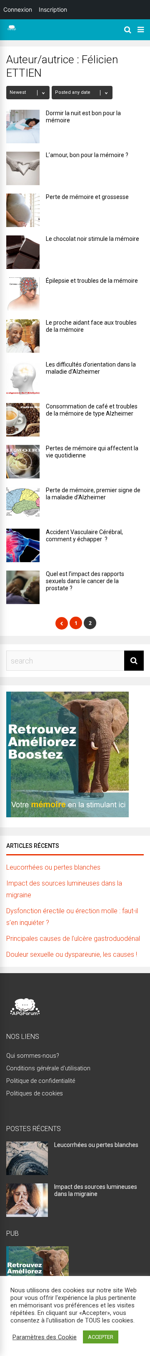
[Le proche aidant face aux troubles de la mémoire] (23, 336)
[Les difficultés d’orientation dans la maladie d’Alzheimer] (23, 378)
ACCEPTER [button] (100, 1337)
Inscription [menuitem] (53, 9)
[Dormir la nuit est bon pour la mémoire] (23, 126)
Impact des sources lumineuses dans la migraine (95, 1190)
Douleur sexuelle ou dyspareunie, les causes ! (71, 954)
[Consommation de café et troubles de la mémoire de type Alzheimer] (23, 420)
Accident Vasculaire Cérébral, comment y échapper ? (84, 535)
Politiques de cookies (34, 1093)
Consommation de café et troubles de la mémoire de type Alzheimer (92, 410)
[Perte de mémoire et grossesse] (23, 210)
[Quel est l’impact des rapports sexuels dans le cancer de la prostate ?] (23, 587)
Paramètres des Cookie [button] (44, 1337)
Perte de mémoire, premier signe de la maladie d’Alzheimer (93, 494)
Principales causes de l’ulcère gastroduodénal (73, 939)
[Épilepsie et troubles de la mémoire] (23, 294)
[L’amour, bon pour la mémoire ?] (23, 168)
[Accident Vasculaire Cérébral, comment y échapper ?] (23, 545)
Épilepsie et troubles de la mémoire (92, 280)
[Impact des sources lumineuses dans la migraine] (27, 1214)
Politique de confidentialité (40, 1081)
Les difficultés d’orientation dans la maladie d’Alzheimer (91, 368)
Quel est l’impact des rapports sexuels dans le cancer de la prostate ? (85, 581)
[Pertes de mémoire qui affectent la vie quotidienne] (23, 461)
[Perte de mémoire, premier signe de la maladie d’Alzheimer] (23, 503)
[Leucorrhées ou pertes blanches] (27, 1172)
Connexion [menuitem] (17, 9)
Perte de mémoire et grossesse (87, 197)
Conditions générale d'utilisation (48, 1068)
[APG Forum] (11, 29)
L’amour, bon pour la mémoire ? (87, 155)
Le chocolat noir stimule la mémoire (92, 238)
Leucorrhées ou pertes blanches (53, 867)
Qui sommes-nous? (32, 1055)
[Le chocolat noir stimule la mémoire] (23, 252)
